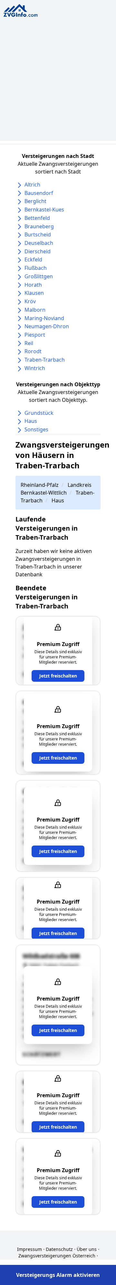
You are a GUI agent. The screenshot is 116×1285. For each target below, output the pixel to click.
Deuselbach (38, 242)
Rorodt (33, 351)
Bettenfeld (37, 218)
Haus (30, 421)
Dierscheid (37, 251)
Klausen (34, 292)
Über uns (87, 1249)
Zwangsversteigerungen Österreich (56, 1256)
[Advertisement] (58, 82)
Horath (33, 284)
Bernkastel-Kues (44, 209)
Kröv (30, 301)
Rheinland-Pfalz (40, 484)
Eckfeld (33, 259)
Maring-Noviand (44, 318)
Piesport (34, 334)
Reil (28, 343)
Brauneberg (39, 226)
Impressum (29, 1249)
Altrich (32, 184)
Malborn (34, 309)
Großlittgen (38, 276)
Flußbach (35, 267)
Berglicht (35, 201)
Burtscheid (37, 234)
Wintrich (34, 368)
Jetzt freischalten (58, 676)
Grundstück (38, 412)
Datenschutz (59, 1249)
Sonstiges (36, 429)
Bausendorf (38, 193)
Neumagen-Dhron (46, 326)
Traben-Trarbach (44, 359)
